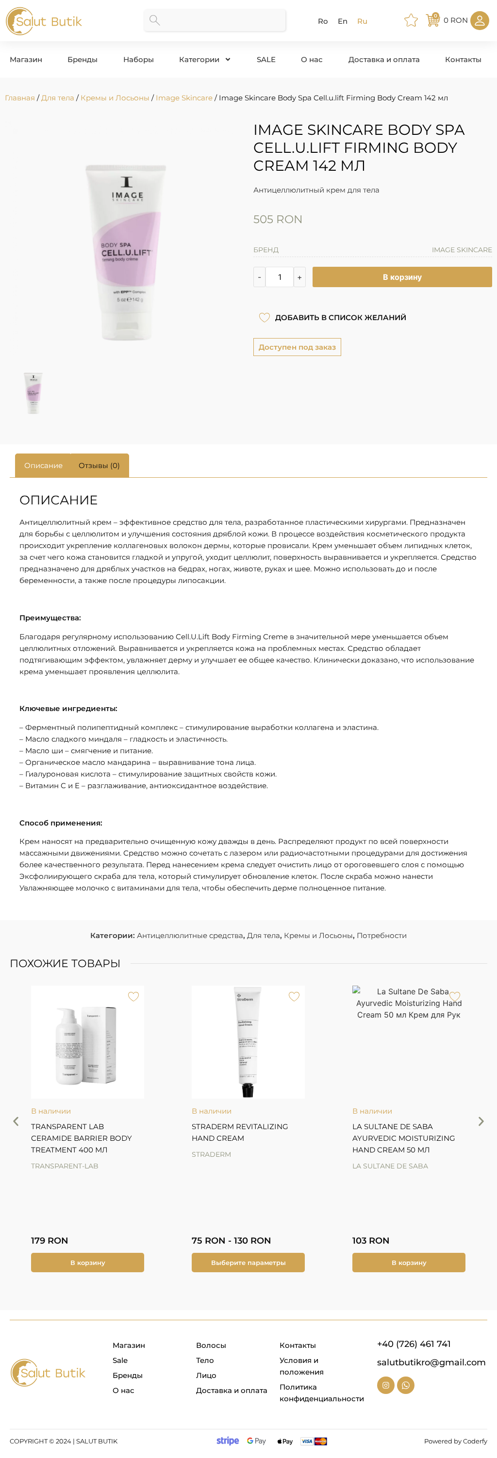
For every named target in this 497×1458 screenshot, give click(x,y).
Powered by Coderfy (455, 1441)
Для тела (57, 97)
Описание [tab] (43, 465)
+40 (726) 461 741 (414, 1344)
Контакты (463, 59)
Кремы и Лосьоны (115, 97)
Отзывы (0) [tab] (99, 465)
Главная (20, 97)
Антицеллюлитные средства (190, 935)
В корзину (402, 277)
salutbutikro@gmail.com (431, 1362)
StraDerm (50, 1154)
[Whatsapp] (405, 1385)
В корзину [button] (248, 1262)
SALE (266, 59)
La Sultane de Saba (229, 1166)
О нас (312, 59)
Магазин (26, 59)
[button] (16, 1122)
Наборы (138, 59)
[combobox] (214, 20)
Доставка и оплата (384, 59)
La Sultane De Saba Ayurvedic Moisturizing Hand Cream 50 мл (243, 1138)
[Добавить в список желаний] (264, 317)
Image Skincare (184, 97)
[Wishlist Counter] (413, 20)
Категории (199, 59)
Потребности (382, 935)
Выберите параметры (87, 1262)
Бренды (82, 59)
